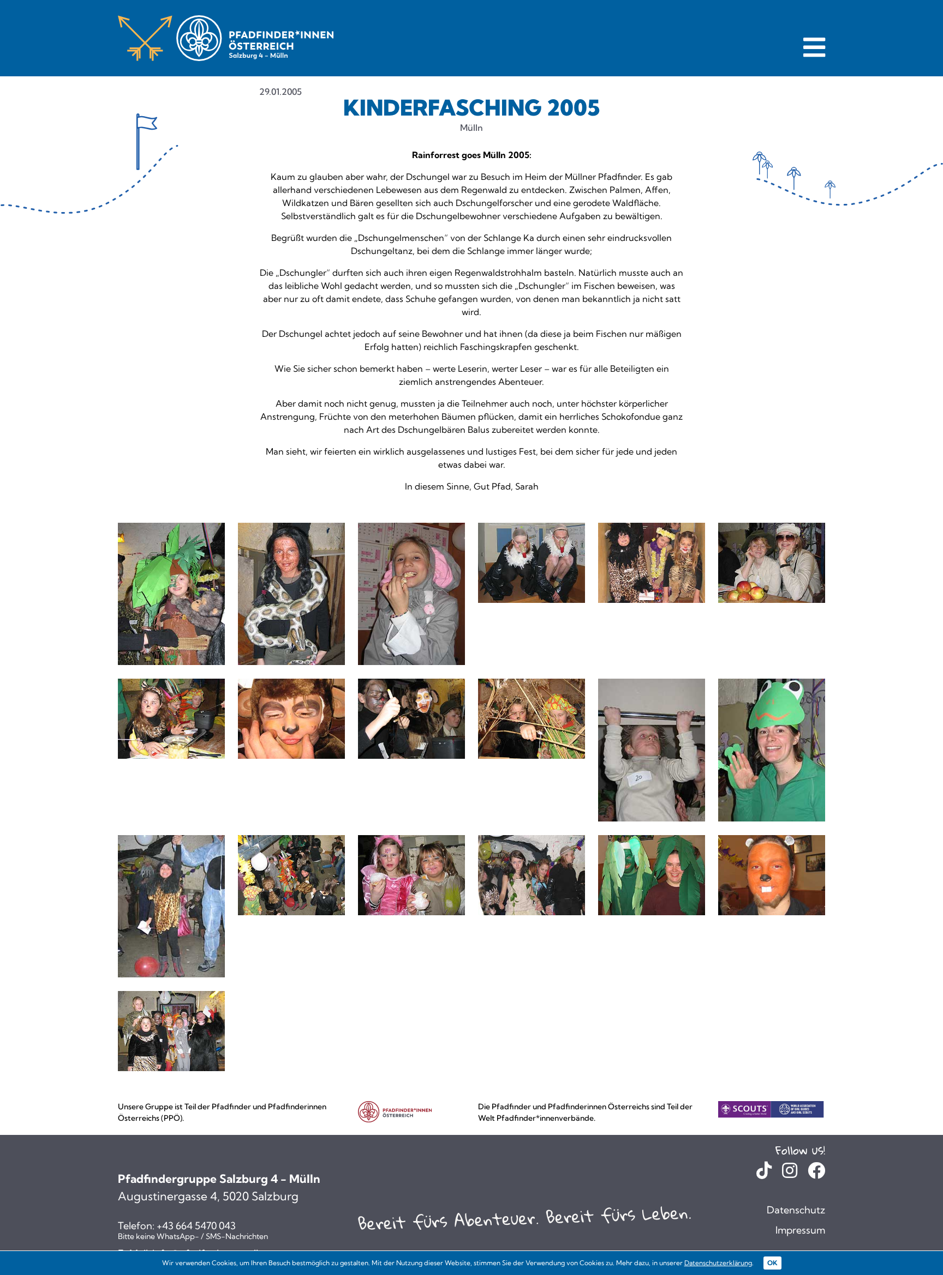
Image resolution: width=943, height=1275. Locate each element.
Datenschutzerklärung (718, 1263)
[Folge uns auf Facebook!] (816, 1173)
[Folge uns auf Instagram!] (789, 1173)
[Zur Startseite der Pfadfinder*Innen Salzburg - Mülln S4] (225, 38)
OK (772, 1263)
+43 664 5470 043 (196, 1226)
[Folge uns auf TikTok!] (764, 1173)
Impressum (800, 1230)
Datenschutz (796, 1210)
